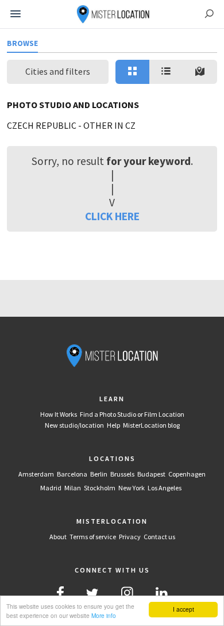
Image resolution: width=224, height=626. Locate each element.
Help (113, 425)
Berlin (98, 474)
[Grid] (132, 72)
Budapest (151, 474)
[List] (166, 72)
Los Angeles (164, 487)
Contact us (159, 536)
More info (103, 615)
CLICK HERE (112, 216)
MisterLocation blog (151, 425)
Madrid (50, 487)
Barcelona (72, 474)
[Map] (200, 72)
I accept (183, 609)
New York (131, 487)
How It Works (58, 414)
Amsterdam (36, 474)
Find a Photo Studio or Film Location (132, 414)
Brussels (122, 474)
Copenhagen (187, 474)
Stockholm (99, 487)
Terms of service (92, 536)
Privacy (130, 536)
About (58, 536)
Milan (72, 487)
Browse (22, 43)
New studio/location (74, 425)
